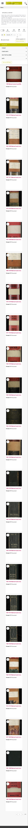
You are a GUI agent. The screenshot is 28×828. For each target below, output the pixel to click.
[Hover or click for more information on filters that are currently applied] (24, 39)
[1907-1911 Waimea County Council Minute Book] (14, 167)
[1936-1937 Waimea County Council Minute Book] (14, 509)
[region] (14, 54)
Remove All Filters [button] (20, 41)
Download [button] (8, 30)
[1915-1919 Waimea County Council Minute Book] (14, 105)
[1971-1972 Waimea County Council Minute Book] (14, 323)
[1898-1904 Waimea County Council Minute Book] (14, 261)
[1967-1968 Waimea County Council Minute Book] (14, 230)
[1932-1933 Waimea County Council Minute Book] (14, 572)
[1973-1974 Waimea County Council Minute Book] (14, 292)
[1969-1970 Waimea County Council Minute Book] (14, 354)
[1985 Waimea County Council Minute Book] (14, 74)
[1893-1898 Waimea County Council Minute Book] (14, 136)
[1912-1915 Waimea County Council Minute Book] (14, 696)
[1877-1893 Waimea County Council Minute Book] (14, 727)
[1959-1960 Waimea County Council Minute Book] (14, 385)
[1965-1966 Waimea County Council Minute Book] (14, 789)
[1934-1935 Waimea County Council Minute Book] (14, 541)
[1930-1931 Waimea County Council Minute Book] (14, 603)
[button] (14, 30)
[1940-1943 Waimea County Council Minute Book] (14, 447)
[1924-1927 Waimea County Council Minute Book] (14, 665)
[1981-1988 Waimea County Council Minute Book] (14, 758)
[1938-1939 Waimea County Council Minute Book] (14, 478)
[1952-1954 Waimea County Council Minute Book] (14, 416)
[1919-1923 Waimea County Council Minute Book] (14, 198)
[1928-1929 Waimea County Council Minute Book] (14, 634)
